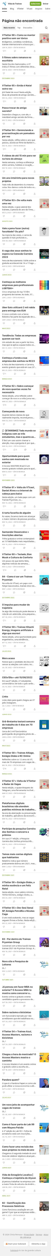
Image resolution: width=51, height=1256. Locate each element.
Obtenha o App (38, 1244)
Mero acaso (8, 658)
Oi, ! (4, 968)
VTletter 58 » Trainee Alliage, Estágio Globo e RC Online (18, 754)
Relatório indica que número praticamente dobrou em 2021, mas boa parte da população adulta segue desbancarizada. (18, 862)
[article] (25, 43)
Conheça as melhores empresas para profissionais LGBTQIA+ (18, 285)
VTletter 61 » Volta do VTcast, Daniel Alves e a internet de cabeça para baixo (18, 490)
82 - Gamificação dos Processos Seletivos (14, 1204)
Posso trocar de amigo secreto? (14, 109)
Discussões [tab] (27, 28)
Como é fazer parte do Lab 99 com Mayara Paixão (18, 1126)
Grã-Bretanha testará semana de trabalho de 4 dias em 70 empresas (18, 724)
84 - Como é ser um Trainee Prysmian (17, 578)
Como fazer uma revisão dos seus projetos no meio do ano (18, 1148)
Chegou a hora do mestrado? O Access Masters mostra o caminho (19, 1057)
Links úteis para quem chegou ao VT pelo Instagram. (18, 701)
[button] (4, 9)
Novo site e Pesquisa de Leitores (15, 963)
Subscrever (35, 4)
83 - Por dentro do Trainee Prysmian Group (16, 941)
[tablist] (18, 27)
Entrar (45, 4)
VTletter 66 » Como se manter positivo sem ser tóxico (18, 37)
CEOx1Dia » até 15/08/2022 (17, 677)
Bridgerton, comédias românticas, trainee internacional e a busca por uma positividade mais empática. (17, 43)
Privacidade (29, 1234)
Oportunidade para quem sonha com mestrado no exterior (16, 459)
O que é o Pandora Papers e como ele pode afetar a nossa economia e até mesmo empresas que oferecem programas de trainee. (19, 1084)
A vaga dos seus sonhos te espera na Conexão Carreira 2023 (17, 253)
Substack (14, 1250)
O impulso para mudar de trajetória (16, 606)
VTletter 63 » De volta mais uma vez (17, 202)
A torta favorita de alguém (16, 513)
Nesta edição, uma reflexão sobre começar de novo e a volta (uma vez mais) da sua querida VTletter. (18, 397)
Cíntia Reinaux (19, 47)
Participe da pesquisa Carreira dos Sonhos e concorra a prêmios (19, 831)
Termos (39, 1234)
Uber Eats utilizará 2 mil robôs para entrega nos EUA (18, 309)
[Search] (46, 27)
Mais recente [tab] (9, 28)
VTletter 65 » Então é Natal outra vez (17, 87)
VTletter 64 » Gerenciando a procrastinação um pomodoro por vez (18, 133)
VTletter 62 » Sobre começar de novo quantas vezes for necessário (18, 389)
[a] (44, 580)
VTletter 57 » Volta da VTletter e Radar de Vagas (19, 782)
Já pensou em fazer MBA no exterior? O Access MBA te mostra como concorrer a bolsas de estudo (17, 990)
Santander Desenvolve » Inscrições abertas (15, 533)
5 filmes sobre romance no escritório (16, 59)
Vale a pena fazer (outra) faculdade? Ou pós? (15, 230)
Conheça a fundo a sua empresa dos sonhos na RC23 (18, 359)
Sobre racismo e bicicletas (16, 1012)
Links (5, 696)
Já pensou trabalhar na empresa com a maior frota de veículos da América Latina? (18, 1182)
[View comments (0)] (15, 51)
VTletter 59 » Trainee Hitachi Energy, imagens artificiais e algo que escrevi (18, 630)
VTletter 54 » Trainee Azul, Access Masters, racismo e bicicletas (17, 1034)
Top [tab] (18, 28)
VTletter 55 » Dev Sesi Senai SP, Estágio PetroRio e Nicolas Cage (18, 910)
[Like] (3, 73)
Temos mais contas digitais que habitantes (17, 856)
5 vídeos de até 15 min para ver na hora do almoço (19, 157)
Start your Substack (17, 1244)
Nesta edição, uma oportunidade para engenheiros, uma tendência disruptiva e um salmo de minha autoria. (19, 638)
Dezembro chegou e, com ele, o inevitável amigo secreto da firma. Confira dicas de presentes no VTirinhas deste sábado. (17, 115)
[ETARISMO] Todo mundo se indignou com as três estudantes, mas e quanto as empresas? (19, 434)
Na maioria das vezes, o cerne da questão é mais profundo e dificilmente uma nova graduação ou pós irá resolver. (18, 236)
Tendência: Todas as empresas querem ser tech (19, 337)
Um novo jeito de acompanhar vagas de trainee (18, 1106)
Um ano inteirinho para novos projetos (18, 179)
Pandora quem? (10, 1079)
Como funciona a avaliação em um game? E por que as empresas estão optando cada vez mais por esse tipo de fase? (18, 1210)
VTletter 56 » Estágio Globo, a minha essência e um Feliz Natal (18, 885)
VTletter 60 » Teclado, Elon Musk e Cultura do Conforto (17, 556)
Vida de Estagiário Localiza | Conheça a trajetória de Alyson (19, 1176)
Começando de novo (13, 411)
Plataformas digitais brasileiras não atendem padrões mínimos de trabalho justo (18, 806)
